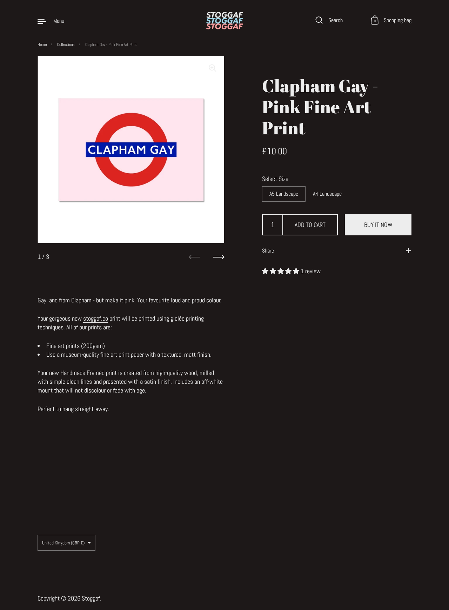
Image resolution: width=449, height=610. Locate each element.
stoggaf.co (95, 318)
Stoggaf (91, 598)
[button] (281, 271)
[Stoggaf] (224, 20)
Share (268, 250)
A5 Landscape (283, 193)
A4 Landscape (327, 193)
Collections (66, 44)
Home (42, 44)
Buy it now (378, 225)
